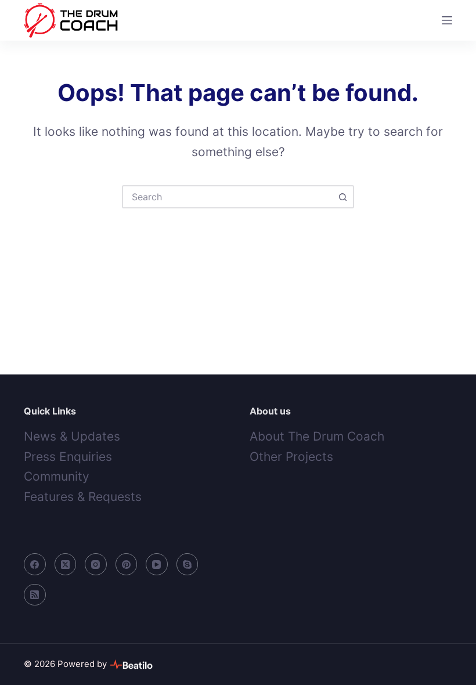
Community (56, 476)
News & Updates (72, 436)
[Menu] (447, 20)
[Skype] (187, 564)
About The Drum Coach (317, 436)
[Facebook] (35, 564)
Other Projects (291, 456)
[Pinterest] (127, 564)
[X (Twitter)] (66, 564)
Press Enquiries (68, 456)
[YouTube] (157, 564)
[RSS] (35, 595)
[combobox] (227, 196)
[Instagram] (96, 564)
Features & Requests (83, 496)
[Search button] (342, 196)
